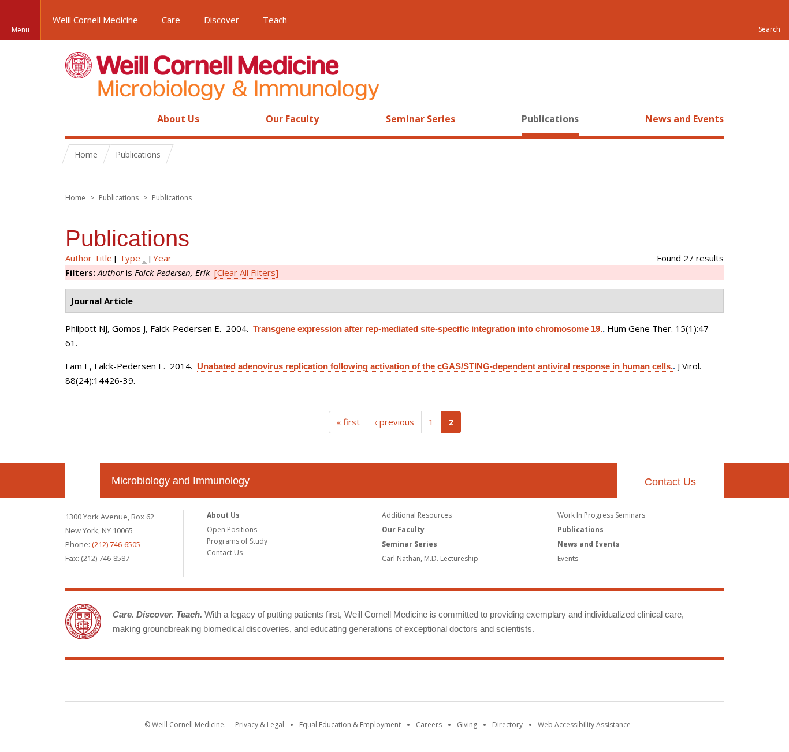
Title (103, 258)
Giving (467, 724)
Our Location (82, 480)
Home (78, 119)
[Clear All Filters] (246, 272)
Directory (507, 724)
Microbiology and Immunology (180, 481)
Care (171, 19)
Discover (221, 19)
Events (567, 558)
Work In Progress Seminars (601, 515)
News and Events (684, 119)
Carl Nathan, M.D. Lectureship (430, 558)
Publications (550, 119)
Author (78, 258)
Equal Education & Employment (350, 724)
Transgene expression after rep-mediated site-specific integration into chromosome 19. (427, 329)
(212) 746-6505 (116, 544)
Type (130, 258)
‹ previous (394, 422)
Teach (275, 19)
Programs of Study (237, 541)
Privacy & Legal (259, 724)
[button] (769, 20)
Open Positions (232, 529)
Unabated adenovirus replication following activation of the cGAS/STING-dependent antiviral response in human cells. (435, 366)
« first (348, 422)
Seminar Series (420, 119)
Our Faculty (292, 119)
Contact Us (670, 482)
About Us (178, 119)
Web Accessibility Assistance (584, 724)
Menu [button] (20, 30)
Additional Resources (417, 515)
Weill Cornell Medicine (95, 19)
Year (162, 258)
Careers (429, 724)
